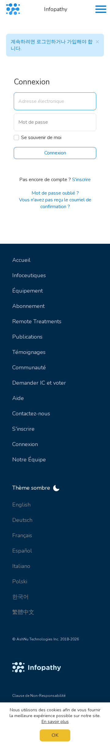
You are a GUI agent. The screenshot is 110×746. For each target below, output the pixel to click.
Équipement (27, 290)
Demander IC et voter (39, 383)
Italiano (21, 566)
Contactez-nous (31, 413)
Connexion (25, 444)
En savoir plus (55, 722)
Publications (27, 336)
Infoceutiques (29, 275)
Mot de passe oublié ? (55, 193)
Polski (19, 581)
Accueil (21, 260)
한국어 (20, 596)
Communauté (29, 367)
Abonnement (28, 306)
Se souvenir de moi (41, 137)
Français (22, 535)
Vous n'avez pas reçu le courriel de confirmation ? (55, 203)
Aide (18, 398)
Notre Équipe (29, 459)
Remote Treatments (36, 321)
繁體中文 (23, 612)
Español (22, 550)
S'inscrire (81, 179)
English (21, 504)
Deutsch (22, 520)
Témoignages (29, 352)
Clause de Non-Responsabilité (38, 695)
